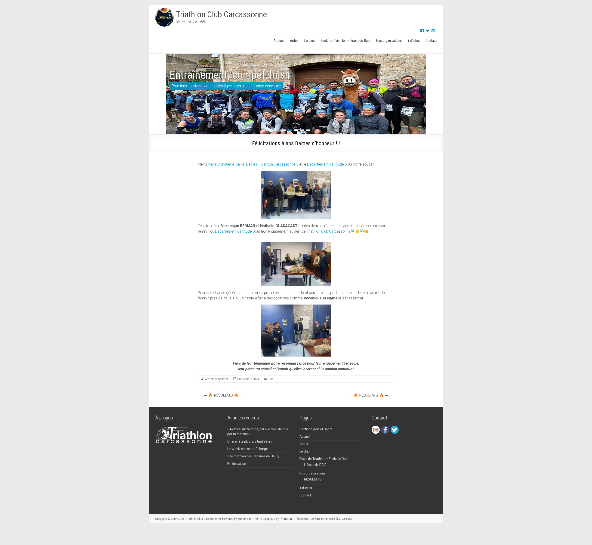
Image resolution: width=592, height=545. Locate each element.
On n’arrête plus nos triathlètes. (250, 441)
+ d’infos (413, 40)
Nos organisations (389, 40)
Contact (431, 40)
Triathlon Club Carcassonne (221, 14)
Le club (309, 40)
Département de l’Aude (325, 164)
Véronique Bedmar (216, 379)
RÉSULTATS (312, 479)
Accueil (279, 40)
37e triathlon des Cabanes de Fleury (253, 456)
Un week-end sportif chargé (247, 449)
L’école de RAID (315, 465)
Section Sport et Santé (316, 429)
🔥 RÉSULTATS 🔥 (221, 395)
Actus (294, 40)
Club (271, 379)
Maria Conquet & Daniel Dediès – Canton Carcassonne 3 (253, 164)
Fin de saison (236, 463)
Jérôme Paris (319, 518)
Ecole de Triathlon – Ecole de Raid (345, 40)
